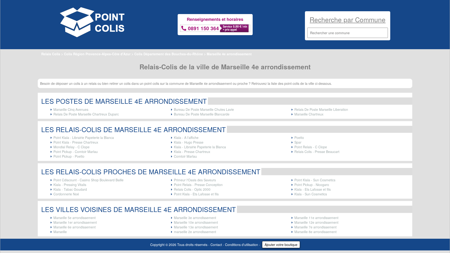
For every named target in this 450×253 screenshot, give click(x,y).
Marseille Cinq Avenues (70, 109)
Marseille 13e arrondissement (196, 227)
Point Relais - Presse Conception (198, 184)
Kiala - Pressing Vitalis (69, 184)
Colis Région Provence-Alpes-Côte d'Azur (97, 54)
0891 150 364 (203, 28)
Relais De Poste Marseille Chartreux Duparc (86, 114)
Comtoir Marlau (185, 156)
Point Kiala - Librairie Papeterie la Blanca (83, 137)
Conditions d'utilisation (241, 244)
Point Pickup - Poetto (68, 156)
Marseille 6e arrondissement (74, 227)
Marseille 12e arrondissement (316, 222)
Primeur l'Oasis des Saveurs (195, 180)
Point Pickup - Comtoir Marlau (75, 151)
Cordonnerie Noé (66, 194)
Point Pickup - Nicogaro (311, 184)
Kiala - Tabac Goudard (70, 189)
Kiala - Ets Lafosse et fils (312, 189)
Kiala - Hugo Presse (188, 142)
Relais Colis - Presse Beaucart (316, 151)
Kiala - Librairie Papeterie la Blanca (200, 147)
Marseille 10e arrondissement (196, 222)
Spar (297, 142)
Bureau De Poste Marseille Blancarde (201, 114)
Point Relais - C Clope (310, 147)
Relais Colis (50, 54)
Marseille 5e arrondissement (74, 217)
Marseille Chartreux (308, 114)
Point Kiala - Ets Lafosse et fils (196, 194)
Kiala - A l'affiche (186, 137)
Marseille (60, 231)
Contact (216, 244)
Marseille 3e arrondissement (195, 217)
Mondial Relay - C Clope (71, 147)
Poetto (299, 137)
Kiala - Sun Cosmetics (310, 194)
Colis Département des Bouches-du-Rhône (168, 54)
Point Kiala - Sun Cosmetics (314, 180)
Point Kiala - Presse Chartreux (75, 142)
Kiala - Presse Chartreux (192, 151)
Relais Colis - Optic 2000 (192, 189)
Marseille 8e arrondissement (315, 231)
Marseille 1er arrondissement (75, 222)
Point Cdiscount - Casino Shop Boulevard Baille (88, 180)
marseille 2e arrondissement (195, 231)
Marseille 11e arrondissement (316, 217)
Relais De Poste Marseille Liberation (321, 109)
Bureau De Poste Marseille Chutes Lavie (204, 109)
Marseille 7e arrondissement (315, 227)
